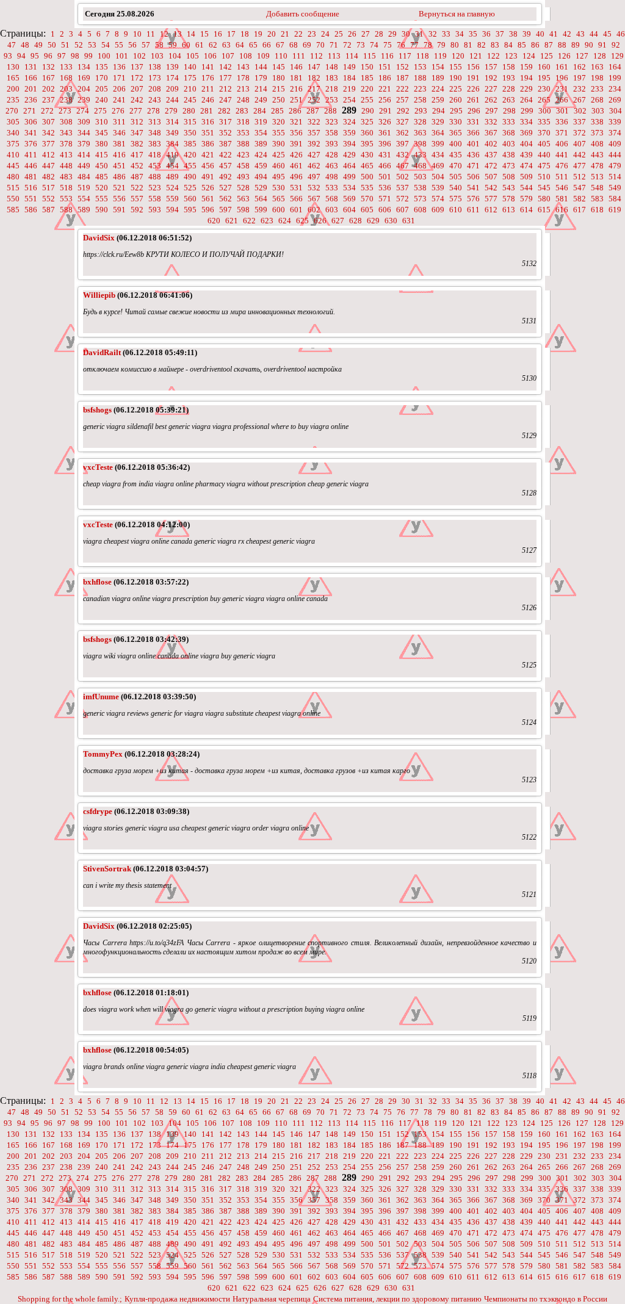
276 (118, 110)
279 (171, 110)
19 (258, 33)
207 (137, 88)
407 (579, 143)
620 (214, 220)
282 (224, 110)
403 (508, 143)
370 (544, 132)
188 (420, 77)
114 (351, 55)
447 (48, 165)
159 (526, 66)
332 (491, 121)
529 (261, 187)
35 (473, 33)
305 (13, 121)
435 (455, 154)
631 (408, 220)
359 (349, 132)
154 (438, 66)
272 (47, 110)
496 (296, 176)
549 (615, 187)
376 (30, 143)
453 (154, 165)
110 (281, 55)
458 (243, 165)
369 (526, 132)
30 (406, 33)
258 (420, 99)
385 (190, 143)
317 (225, 121)
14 (191, 33)
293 (420, 110)
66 (266, 44)
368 (508, 132)
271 (29, 110)
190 (455, 77)
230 (544, 88)
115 (369, 55)
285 (277, 110)
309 (84, 121)
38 (513, 33)
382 (137, 143)
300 (544, 110)
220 (367, 88)
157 (491, 66)
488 (154, 176)
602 (314, 209)
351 (207, 132)
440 (544, 154)
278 (153, 110)
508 (508, 176)
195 (544, 77)
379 (84, 143)
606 (384, 209)
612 (491, 209)
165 (13, 77)
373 (597, 132)
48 (25, 44)
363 (420, 132)
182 (314, 77)
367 (491, 132)
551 (30, 198)
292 (403, 110)
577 (491, 198)
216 (296, 88)
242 (137, 99)
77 (414, 44)
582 (579, 198)
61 (199, 44)
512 (579, 176)
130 (13, 66)
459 (261, 165)
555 (101, 198)
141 (207, 66)
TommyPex (103, 753)
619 (615, 209)
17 (231, 33)
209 (172, 88)
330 (455, 121)
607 (402, 209)
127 (582, 55)
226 (473, 88)
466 (384, 165)
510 (544, 176)
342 (48, 132)
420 (190, 154)
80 (454, 44)
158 (508, 66)
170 (101, 77)
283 (242, 110)
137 (137, 66)
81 (468, 44)
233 (597, 88)
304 (615, 110)
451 (119, 165)
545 (544, 187)
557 (137, 198)
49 (38, 44)
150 (367, 66)
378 (66, 143)
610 (455, 209)
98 (75, 55)
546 (561, 187)
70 (320, 44)
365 (455, 132)
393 (331, 143)
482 (48, 176)
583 (597, 198)
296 (474, 110)
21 (285, 33)
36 (486, 33)
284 (259, 110)
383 (154, 143)
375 (13, 143)
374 (615, 132)
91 (602, 44)
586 (30, 209)
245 (190, 99)
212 (225, 88)
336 (561, 121)
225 (455, 88)
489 (172, 176)
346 (119, 132)
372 (579, 132)
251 (296, 99)
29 (392, 33)
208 (154, 88)
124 (528, 55)
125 (546, 55)
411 (30, 154)
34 (459, 33)
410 (13, 154)
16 (218, 33)
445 (13, 165)
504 (438, 176)
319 (261, 121)
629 (373, 220)
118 (422, 55)
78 (428, 44)
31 (419, 33)
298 (509, 110)
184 (349, 77)
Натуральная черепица (272, 1298)
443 (597, 154)
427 (314, 154)
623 (267, 220)
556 (119, 198)
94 (21, 55)
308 (66, 121)
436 (473, 154)
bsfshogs (97, 409)
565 (278, 198)
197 (579, 77)
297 (491, 110)
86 (535, 44)
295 (456, 110)
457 (225, 165)
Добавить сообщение (302, 13)
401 (473, 143)
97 (61, 55)
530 (278, 187)
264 (526, 99)
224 (438, 88)
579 (526, 198)
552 (48, 198)
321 (296, 121)
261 (473, 99)
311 (119, 121)
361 (384, 132)
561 (207, 198)
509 (526, 176)
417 (137, 154)
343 (66, 132)
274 (82, 110)
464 (349, 165)
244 (172, 99)
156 (473, 66)
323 (331, 121)
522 (137, 187)
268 (597, 99)
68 (293, 44)
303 (597, 110)
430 (367, 154)
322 (314, 121)
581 (561, 198)
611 (473, 209)
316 (207, 121)
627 (337, 220)
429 (349, 154)
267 (579, 99)
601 (296, 209)
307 (48, 121)
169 (84, 77)
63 (226, 44)
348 (154, 132)
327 (402, 121)
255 (367, 99)
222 (402, 88)
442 (579, 154)
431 (384, 154)
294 (438, 110)
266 (561, 99)
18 (244, 33)
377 (48, 143)
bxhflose (97, 581)
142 (225, 66)
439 (526, 154)
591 (119, 209)
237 (48, 99)
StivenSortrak (107, 868)
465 (367, 165)
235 (13, 99)
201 (30, 88)
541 (473, 187)
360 (367, 132)
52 (78, 44)
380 (101, 143)
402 (491, 143)
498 (331, 176)
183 (331, 77)
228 (508, 88)
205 (101, 88)
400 (455, 143)
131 (30, 66)
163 (597, 66)
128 (599, 55)
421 (207, 154)
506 (473, 176)
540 (455, 187)
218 (331, 88)
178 (243, 77)
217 (314, 88)
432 (402, 154)
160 (544, 66)
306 (30, 121)
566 (296, 198)
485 (101, 176)
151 (384, 66)
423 (243, 154)
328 (420, 121)
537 (402, 187)
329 (438, 121)
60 (186, 44)
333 (508, 121)
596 (207, 209)
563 (243, 198)
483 (66, 176)
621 (231, 220)
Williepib (99, 295)
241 (119, 99)
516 (30, 187)
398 (420, 143)
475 (544, 165)
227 (491, 88)
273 (65, 110)
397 (402, 143)
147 (314, 66)
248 (243, 99)
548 (597, 187)
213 (243, 88)
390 (278, 143)
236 (30, 99)
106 (210, 55)
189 (438, 77)
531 (296, 187)
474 (526, 165)
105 (192, 55)
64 (240, 44)
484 (84, 176)
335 (544, 121)
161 (561, 66)
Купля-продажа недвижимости (177, 1298)
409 (615, 143)
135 (101, 66)
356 (296, 132)
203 (66, 88)
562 (225, 198)
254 (349, 99)
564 (261, 198)
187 (402, 77)
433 (420, 154)
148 (331, 66)
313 (154, 121)
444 (615, 154)
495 (278, 176)
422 (225, 154)
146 (296, 66)
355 (278, 132)
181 (296, 77)
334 (526, 121)
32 (432, 33)
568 (331, 198)
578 (508, 198)
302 (580, 110)
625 (302, 220)
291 (385, 110)
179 (261, 77)
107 (228, 55)
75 (387, 44)
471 (473, 165)
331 (473, 121)
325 (367, 121)
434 (438, 154)
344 (84, 132)
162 (579, 66)
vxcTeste (98, 467)
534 (349, 187)
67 (280, 44)
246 (207, 99)
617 (579, 209)
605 (367, 209)
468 (420, 165)
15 (204, 33)
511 (561, 176)
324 (349, 121)
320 (278, 121)
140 (190, 66)
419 (172, 154)
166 (30, 77)
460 (278, 165)
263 (508, 99)
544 (526, 187)
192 (491, 77)
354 (261, 132)
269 (615, 99)
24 (325, 33)
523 (154, 187)
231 (561, 88)
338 (597, 121)
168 (66, 77)
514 (615, 176)
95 (35, 55)
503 (420, 176)
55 (119, 44)
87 (548, 44)
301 (562, 110)
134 (84, 66)
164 (615, 66)
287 (312, 110)
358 (331, 132)
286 (295, 110)
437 (491, 154)
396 (384, 143)
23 (312, 33)
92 (616, 44)
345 (101, 132)
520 (101, 187)
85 (522, 44)
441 (561, 154)
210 (190, 88)
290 (367, 110)
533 (331, 187)
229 (526, 88)
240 (101, 99)
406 (561, 143)
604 (349, 209)
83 (495, 44)
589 (84, 209)
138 (154, 66)
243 (154, 99)
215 (278, 88)
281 (206, 110)
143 (243, 66)
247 (225, 99)
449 (84, 165)
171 (119, 77)
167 (48, 77)
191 (473, 77)
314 (172, 121)
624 (284, 220)
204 (84, 88)
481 (30, 176)
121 (475, 55)
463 (331, 165)
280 (188, 110)
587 (48, 209)
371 (561, 132)
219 (349, 88)
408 (597, 143)
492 (225, 176)
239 (84, 99)
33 (446, 33)
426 (296, 154)
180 (278, 77)
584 (615, 198)
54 (105, 44)
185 (367, 77)
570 (367, 198)
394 (349, 143)
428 (331, 154)
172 (137, 77)
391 (296, 143)
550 (13, 198)
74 (374, 44)
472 (491, 165)
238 (66, 99)
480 (13, 176)
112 (316, 55)
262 (491, 99)
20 (271, 33)
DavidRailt (102, 352)
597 (225, 209)
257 (402, 99)
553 (66, 198)
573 (420, 198)
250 (278, 99)
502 (402, 176)
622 (249, 220)
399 (438, 143)
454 (172, 165)
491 (207, 176)
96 (48, 55)
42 (567, 33)
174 (172, 77)
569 (349, 198)
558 (154, 198)
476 (561, 165)
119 (440, 55)
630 (391, 220)
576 (473, 198)
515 (13, 187)
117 (405, 55)
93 (8, 55)
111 (298, 55)
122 (493, 55)
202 (48, 88)
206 (119, 88)
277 (135, 110)
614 (526, 209)
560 (190, 198)
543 (508, 187)
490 (190, 176)
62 (213, 44)
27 (365, 33)
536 (384, 187)
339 (615, 121)
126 (564, 55)
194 (526, 77)
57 (146, 44)
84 (508, 44)
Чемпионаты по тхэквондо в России (545, 1298)
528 (243, 187)
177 (225, 77)
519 (84, 187)
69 (307, 44)
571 (384, 198)
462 (314, 165)
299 (527, 110)
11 (150, 33)
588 (66, 209)
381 (119, 143)
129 (617, 55)
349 (172, 132)
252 (314, 99)
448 (66, 165)
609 (438, 209)
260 (455, 99)
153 (420, 66)
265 (544, 99)
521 (119, 187)
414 (84, 154)
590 (101, 209)
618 (597, 209)
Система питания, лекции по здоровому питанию (397, 1298)
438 (508, 154)
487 (137, 176)
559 (172, 198)
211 (207, 88)
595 (190, 209)
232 (579, 88)
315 (190, 121)
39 (526, 33)
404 (526, 143)
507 (491, 176)
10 (137, 33)
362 (402, 132)
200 (13, 88)
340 (13, 132)
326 (384, 121)
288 (330, 110)
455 (190, 165)
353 (243, 132)
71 (334, 44)
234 (615, 88)
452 (137, 165)
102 (139, 55)
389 (261, 143)
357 (314, 132)
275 (100, 110)
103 (157, 55)
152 (402, 66)
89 (575, 44)
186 (384, 77)
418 (154, 154)
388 (243, 143)
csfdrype (97, 811)
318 (243, 121)
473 (508, 165)
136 (119, 66)
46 (620, 33)
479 (615, 165)
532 (314, 187)
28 (379, 33)
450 (101, 165)
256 (384, 99)
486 (119, 176)
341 (30, 132)
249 (261, 99)
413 (66, 154)
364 (438, 132)
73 (360, 44)
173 (154, 77)
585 (13, 209)
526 (207, 187)
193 (508, 77)
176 (207, 77)
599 (261, 209)
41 (553, 33)
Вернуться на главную (457, 13)
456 (207, 165)
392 (314, 143)
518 (66, 187)
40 (540, 33)
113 (334, 55)
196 (561, 77)
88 (562, 44)
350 (190, 132)
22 (298, 33)
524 (172, 187)
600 (278, 209)
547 (579, 187)
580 (544, 198)
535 (367, 187)
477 (579, 165)
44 (594, 33)
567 (314, 198)
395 (367, 143)
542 (491, 187)
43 (580, 33)
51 (65, 44)
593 (154, 209)
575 (455, 198)
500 (367, 176)
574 (438, 198)
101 (121, 55)
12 (164, 33)
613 (508, 209)
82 (481, 44)
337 (579, 121)
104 (174, 55)
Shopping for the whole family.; (70, 1298)
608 (420, 209)
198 (597, 77)
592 (137, 209)
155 (455, 66)
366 (473, 132)
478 (597, 165)
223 (420, 88)
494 (261, 176)
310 (101, 121)
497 (314, 176)
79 (441, 44)
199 (615, 77)
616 (561, 209)
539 (438, 187)
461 (296, 165)
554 (84, 198)
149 (349, 66)
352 (225, 132)
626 (320, 220)
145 (278, 66)
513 (597, 176)
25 (338, 33)
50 (52, 44)
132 (48, 66)
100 (104, 55)
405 (544, 143)
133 (66, 66)
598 (243, 209)
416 (119, 154)
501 (384, 176)
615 (544, 209)
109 (263, 55)
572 (402, 198)
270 (11, 110)
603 (331, 209)
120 (458, 55)
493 (243, 176)
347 (137, 132)
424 (261, 154)
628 (355, 220)
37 (500, 33)
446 (30, 165)
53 (92, 44)
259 (438, 99)
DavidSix (99, 237)
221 (384, 88)
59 (172, 44)
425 (278, 154)
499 (349, 176)
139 (172, 66)
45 (607, 33)
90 (589, 44)
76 (401, 44)
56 (132, 44)
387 (225, 143)
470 (455, 165)
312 (137, 121)
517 (48, 187)
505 (455, 176)
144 (261, 66)
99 (88, 55)
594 (172, 209)
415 (101, 154)
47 (11, 44)
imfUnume (101, 696)
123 (511, 55)
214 (261, 88)
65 (253, 44)
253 (331, 99)
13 (177, 33)
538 (420, 187)
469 (438, 165)
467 (402, 165)
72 (347, 44)
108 (245, 55)
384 (172, 143)
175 (190, 77)
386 (207, 143)
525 (190, 187)
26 (352, 33)
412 (48, 154)
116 (387, 55)
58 (159, 44)
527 (225, 187)
